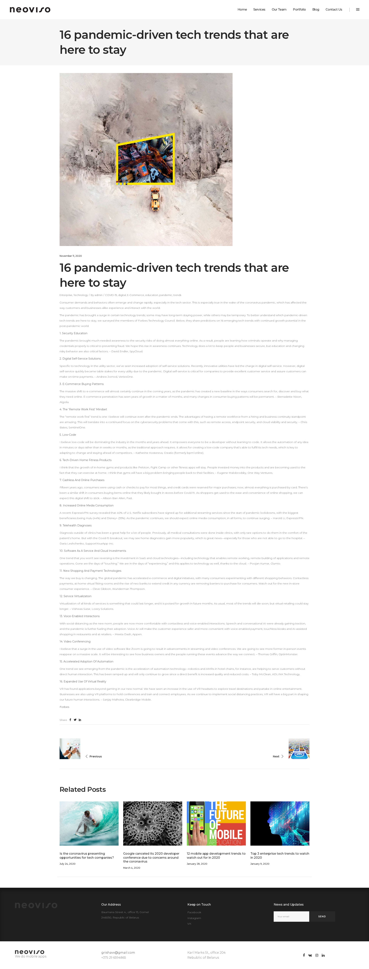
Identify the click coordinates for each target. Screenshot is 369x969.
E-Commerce (135, 295)
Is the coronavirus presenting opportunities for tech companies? (87, 855)
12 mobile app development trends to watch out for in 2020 (216, 855)
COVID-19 (111, 295)
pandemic (165, 295)
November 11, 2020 (71, 255)
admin (98, 295)
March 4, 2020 (131, 867)
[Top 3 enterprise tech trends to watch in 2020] (279, 823)
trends (177, 295)
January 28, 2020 (197, 863)
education (151, 295)
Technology (80, 295)
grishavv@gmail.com (118, 952)
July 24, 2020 (68, 863)
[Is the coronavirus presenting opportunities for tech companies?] (89, 823)
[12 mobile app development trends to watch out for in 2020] (216, 823)
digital (122, 295)
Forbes (64, 707)
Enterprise (66, 295)
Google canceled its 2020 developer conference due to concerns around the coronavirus (151, 857)
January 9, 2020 (259, 863)
